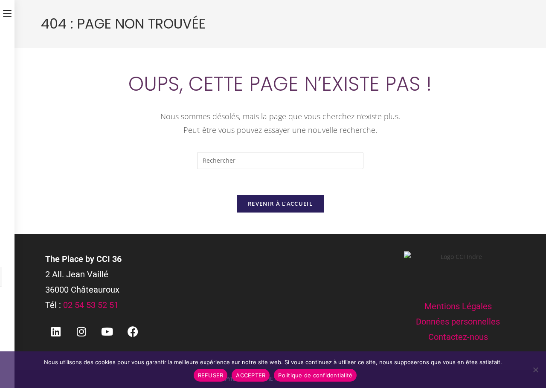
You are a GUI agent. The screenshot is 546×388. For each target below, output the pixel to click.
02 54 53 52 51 (91, 305)
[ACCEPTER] (535, 369)
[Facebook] (132, 331)
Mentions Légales (458, 306)
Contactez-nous (458, 337)
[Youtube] (107, 331)
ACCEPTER (250, 375)
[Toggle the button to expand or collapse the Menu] (7, 11)
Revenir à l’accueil (280, 203)
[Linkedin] (56, 331)
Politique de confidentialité (315, 375)
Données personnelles (458, 321)
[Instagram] (81, 331)
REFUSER (211, 375)
